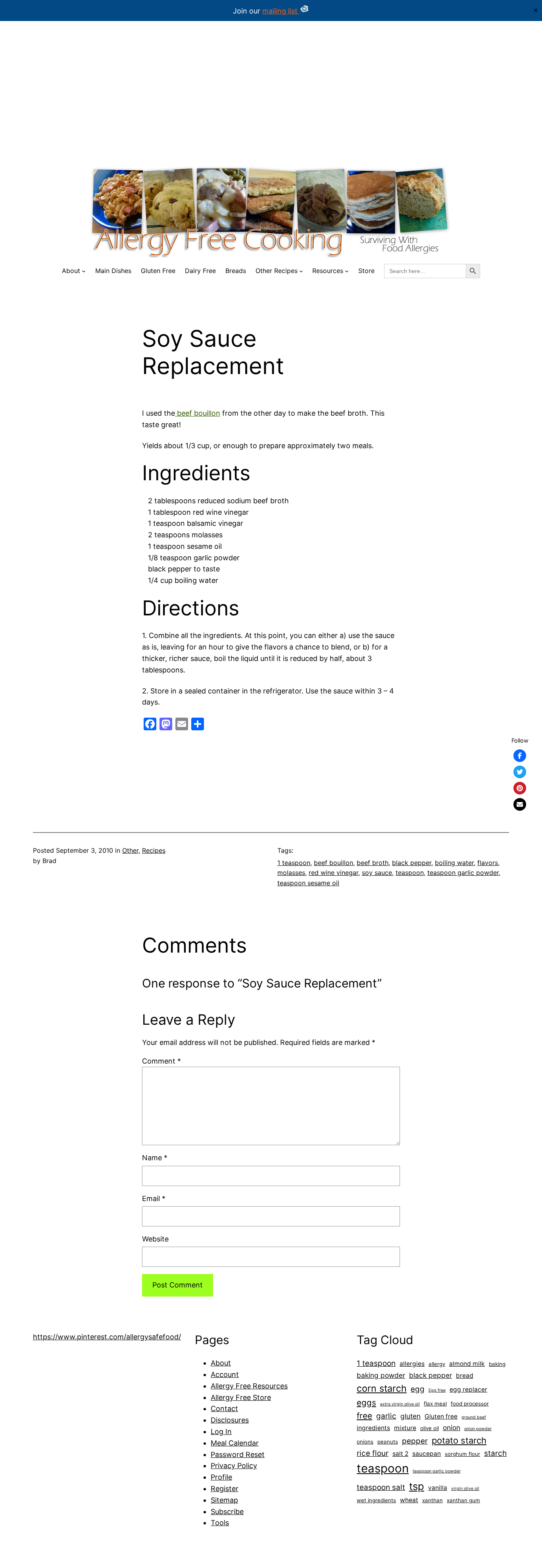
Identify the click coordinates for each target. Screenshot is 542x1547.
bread (464, 1375)
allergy (437, 1364)
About (221, 1363)
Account (225, 1374)
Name (154, 1158)
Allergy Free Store (241, 1397)
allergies (412, 1363)
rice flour (372, 1453)
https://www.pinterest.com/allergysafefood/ (107, 1337)
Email (153, 1198)
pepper (415, 1441)
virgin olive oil (465, 1488)
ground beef (473, 1417)
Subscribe (227, 1511)
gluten (410, 1416)
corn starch (382, 1388)
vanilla (437, 1488)
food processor (470, 1403)
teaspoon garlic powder (463, 873)
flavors (487, 863)
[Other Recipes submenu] (301, 271)
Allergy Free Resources (249, 1386)
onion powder (478, 1428)
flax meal (435, 1403)
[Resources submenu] (347, 271)
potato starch (459, 1440)
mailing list (281, 11)
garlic (386, 1416)
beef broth (372, 863)
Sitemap (224, 1500)
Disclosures (230, 1420)
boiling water (454, 863)
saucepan (426, 1453)
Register (224, 1488)
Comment (161, 1061)
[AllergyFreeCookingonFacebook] (519, 755)
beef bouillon (197, 413)
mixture (405, 1428)
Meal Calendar (235, 1443)
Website (155, 1239)
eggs (366, 1403)
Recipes (153, 850)
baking (497, 1364)
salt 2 (400, 1453)
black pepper (411, 863)
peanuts (387, 1441)
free (364, 1416)
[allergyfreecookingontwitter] (519, 772)
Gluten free (441, 1416)
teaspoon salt (381, 1487)
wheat (409, 1500)
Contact (224, 1408)
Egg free (437, 1390)
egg (418, 1389)
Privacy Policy (234, 1465)
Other (130, 850)
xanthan (432, 1500)
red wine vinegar (333, 873)
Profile (221, 1477)
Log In (221, 1431)
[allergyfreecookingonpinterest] (519, 788)
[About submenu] (84, 271)
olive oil (429, 1428)
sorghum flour (462, 1454)
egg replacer (468, 1389)
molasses (291, 873)
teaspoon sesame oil (308, 883)
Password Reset (238, 1454)
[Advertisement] (271, 98)
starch (495, 1453)
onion (451, 1427)
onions (365, 1441)
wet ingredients (376, 1500)
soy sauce (377, 873)
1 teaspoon (293, 863)
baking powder (381, 1375)
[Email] (519, 804)
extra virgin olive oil (400, 1404)
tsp (416, 1486)
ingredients (373, 1428)
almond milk (467, 1363)
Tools (220, 1522)
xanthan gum (463, 1500)
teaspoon (410, 873)
